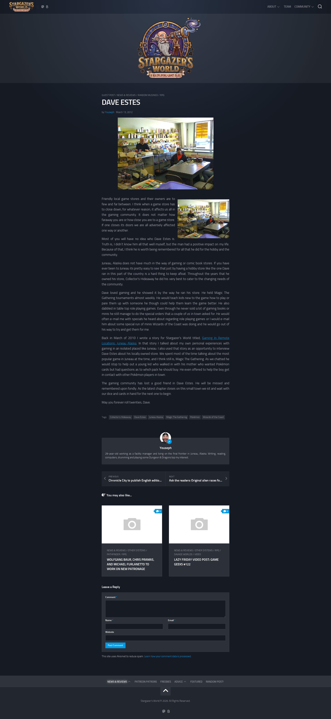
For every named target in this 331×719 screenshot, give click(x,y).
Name (109, 620)
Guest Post (108, 95)
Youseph (109, 112)
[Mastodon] (42, 6)
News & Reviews (126, 95)
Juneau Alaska (156, 417)
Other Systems (137, 550)
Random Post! (215, 681)
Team (287, 6)
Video (197, 554)
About (271, 6)
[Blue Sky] (47, 6)
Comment (111, 597)
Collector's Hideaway (120, 417)
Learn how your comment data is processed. (167, 656)
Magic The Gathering (176, 417)
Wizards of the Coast (213, 417)
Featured (196, 681)
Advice (178, 681)
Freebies (165, 681)
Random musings (148, 95)
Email (171, 620)
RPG (162, 95)
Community (302, 6)
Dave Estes (140, 417)
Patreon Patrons (146, 681)
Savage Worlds (183, 554)
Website (109, 632)
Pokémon (195, 417)
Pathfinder (113, 554)
